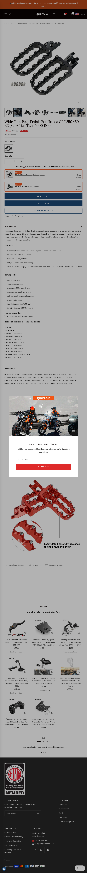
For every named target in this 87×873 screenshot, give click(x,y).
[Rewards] (4, 869)
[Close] (74, 400)
